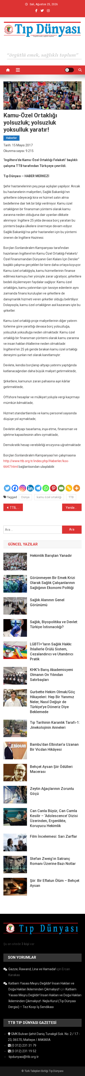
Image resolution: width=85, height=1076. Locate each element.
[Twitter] (7, 488)
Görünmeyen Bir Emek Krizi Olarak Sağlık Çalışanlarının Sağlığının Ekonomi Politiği (52, 583)
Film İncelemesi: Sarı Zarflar (53, 836)
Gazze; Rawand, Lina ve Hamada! (32, 969)
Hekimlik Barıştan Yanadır (51, 555)
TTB (71, 497)
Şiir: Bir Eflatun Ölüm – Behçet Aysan (54, 883)
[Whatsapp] (45, 488)
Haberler (11, 138)
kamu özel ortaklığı (49, 497)
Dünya (25, 497)
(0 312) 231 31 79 (23, 1045)
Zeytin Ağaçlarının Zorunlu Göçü (52, 791)
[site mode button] (69, 70)
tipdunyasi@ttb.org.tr (23, 1057)
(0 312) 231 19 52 (23, 1051)
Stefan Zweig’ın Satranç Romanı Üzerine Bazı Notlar (53, 861)
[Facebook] (15, 488)
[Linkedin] (30, 488)
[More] (76, 488)
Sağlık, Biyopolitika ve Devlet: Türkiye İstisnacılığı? (54, 624)
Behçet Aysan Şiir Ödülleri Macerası (51, 769)
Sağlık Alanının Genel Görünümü (47, 602)
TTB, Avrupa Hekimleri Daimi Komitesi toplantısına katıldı (16, 507)
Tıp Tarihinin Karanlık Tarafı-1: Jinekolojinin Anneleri (55, 725)
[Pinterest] (53, 488)
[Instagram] (22, 488)
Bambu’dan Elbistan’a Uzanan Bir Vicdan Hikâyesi (54, 747)
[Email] (61, 488)
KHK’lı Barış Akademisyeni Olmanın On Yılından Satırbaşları (51, 675)
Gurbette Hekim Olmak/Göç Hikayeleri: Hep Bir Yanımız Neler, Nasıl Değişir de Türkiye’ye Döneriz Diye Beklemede (52, 702)
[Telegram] (38, 488)
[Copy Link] (69, 488)
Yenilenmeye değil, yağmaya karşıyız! (74, 507)
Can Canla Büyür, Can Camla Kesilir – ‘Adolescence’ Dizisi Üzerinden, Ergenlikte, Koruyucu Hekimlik (54, 818)
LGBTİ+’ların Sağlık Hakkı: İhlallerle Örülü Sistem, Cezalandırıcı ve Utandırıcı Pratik (51, 651)
